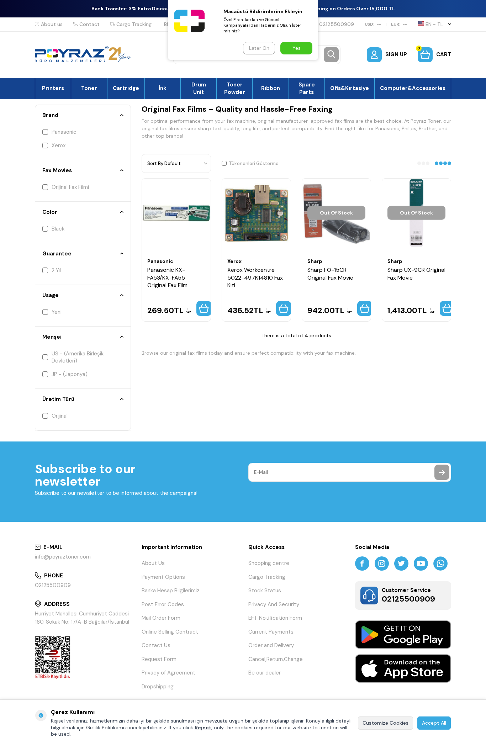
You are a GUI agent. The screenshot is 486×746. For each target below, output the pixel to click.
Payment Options (163, 577)
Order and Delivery (271, 645)
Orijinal (60, 415)
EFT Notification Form (275, 617)
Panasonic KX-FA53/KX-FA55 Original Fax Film (167, 277)
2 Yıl (56, 270)
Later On (259, 48)
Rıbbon (270, 88)
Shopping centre (268, 563)
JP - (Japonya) (70, 374)
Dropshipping (158, 686)
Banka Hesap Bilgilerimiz (171, 590)
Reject (203, 727)
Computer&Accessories (412, 88)
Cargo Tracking (134, 24)
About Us (153, 563)
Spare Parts (307, 88)
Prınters (53, 88)
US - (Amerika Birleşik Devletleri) (78, 357)
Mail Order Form (161, 617)
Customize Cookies (385, 723)
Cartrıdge (126, 88)
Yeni (57, 312)
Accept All (434, 723)
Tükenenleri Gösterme (254, 163)
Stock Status (264, 590)
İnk (163, 88)
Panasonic (64, 132)
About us (52, 24)
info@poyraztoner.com (63, 556)
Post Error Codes (163, 604)
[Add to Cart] (203, 308)
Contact (89, 24)
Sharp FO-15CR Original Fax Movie (330, 273)
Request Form (159, 659)
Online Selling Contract (170, 631)
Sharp (314, 261)
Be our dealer (264, 672)
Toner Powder (234, 88)
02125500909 (336, 24)
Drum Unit (198, 88)
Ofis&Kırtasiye (349, 88)
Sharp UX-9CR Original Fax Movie (416, 273)
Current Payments (271, 631)
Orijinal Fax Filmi (70, 187)
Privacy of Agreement (168, 672)
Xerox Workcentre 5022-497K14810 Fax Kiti (255, 277)
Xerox (58, 145)
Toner (89, 88)
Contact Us (156, 645)
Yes (296, 48)
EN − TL (434, 24)
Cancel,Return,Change (275, 659)
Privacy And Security (273, 604)
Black (58, 228)
